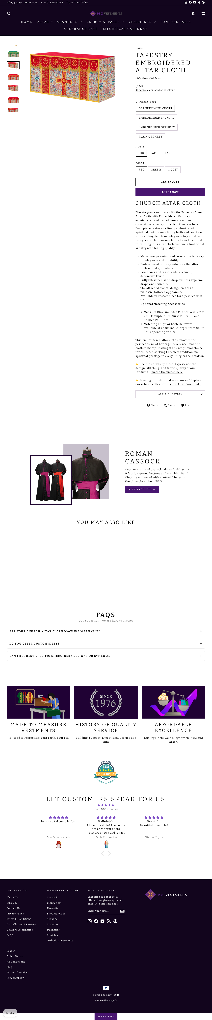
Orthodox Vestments (60, 940)
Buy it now (170, 192)
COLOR (140, 163)
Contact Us (13, 908)
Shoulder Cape (56, 913)
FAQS (10, 935)
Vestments (141, 22)
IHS (141, 153)
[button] (103, 853)
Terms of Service (17, 972)
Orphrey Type (146, 102)
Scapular (52, 924)
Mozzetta (53, 908)
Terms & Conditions (19, 919)
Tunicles (52, 935)
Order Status (15, 956)
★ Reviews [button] (106, 1016)
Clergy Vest (54, 903)
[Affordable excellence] (173, 702)
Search (11, 951)
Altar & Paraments (58, 22)
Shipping (141, 90)
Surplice (52, 919)
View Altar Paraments (185, 384)
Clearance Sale (81, 29)
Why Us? (12, 903)
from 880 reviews (105, 809)
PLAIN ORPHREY (151, 136)
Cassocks (53, 897)
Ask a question (170, 394)
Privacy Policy (15, 913)
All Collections (16, 961)
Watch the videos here (167, 372)
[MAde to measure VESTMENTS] (38, 702)
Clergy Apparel (104, 22)
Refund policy (15, 977)
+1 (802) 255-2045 (52, 2)
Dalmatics (53, 929)
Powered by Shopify (106, 1000)
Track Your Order (77, 2)
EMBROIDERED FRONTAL (156, 117)
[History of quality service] (106, 702)
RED (142, 169)
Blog (9, 967)
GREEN (156, 169)
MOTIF (140, 146)
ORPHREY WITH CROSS (155, 108)
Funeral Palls (175, 22)
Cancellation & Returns (21, 924)
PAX (168, 153)
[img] (106, 805)
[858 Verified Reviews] (106, 785)
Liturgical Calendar (125, 29)
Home (26, 22)
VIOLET (172, 169)
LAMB (154, 153)
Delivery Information (20, 929)
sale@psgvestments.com (22, 2)
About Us (12, 897)
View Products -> (142, 489)
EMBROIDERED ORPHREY (157, 127)
